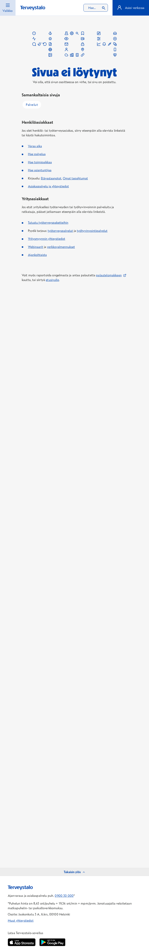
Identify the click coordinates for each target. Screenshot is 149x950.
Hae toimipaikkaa (40, 162)
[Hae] (103, 8)
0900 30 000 (64, 896)
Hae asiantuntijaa (39, 170)
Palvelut (32, 105)
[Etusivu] (32, 8)
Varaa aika (35, 146)
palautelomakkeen (111, 275)
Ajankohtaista (37, 255)
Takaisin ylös (72, 872)
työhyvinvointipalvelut (92, 231)
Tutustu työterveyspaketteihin (48, 222)
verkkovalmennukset (61, 247)
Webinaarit (35, 247)
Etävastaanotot (51, 178)
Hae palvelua (37, 154)
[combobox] (95, 8)
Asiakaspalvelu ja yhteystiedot (48, 186)
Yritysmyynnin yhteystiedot (46, 239)
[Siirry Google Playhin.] (52, 942)
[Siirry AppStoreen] (22, 942)
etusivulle (52, 280)
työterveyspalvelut (60, 231)
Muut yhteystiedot (21, 920)
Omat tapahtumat (75, 178)
